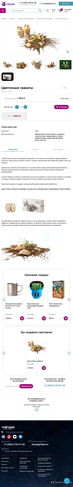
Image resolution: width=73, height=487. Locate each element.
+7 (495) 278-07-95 (54, 385)
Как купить (5, 461)
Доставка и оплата (7, 467)
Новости (4, 464)
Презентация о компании (14, 432)
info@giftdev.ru (40, 444)
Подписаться (26, 386)
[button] (25, 107)
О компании (5, 458)
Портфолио (23, 458)
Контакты (4, 471)
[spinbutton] (21, 107)
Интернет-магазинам (27, 471)
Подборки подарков (44, 463)
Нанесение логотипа (45, 466)
